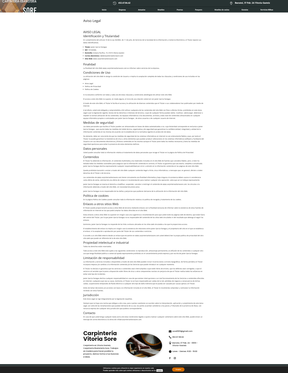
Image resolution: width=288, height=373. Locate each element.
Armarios (141, 10)
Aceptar (178, 369)
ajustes (159, 371)
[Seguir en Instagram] (175, 358)
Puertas (180, 10)
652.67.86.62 (178, 337)
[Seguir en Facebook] (170, 358)
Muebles (161, 10)
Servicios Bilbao (266, 10)
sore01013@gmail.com (182, 331)
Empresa (122, 10)
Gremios (245, 10)
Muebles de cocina (222, 10)
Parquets (198, 10)
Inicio (104, 10)
